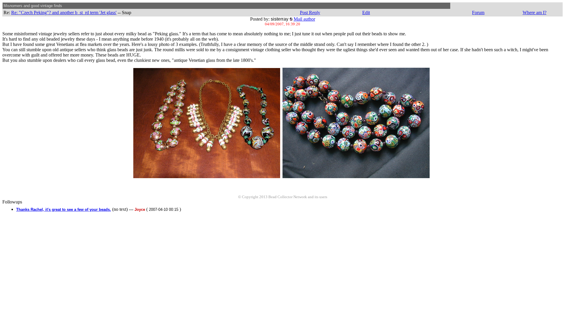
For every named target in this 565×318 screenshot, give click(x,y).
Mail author (304, 18)
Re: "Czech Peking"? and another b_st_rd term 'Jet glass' (64, 12)
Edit (366, 12)
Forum (478, 12)
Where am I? (534, 12)
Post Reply (310, 12)
